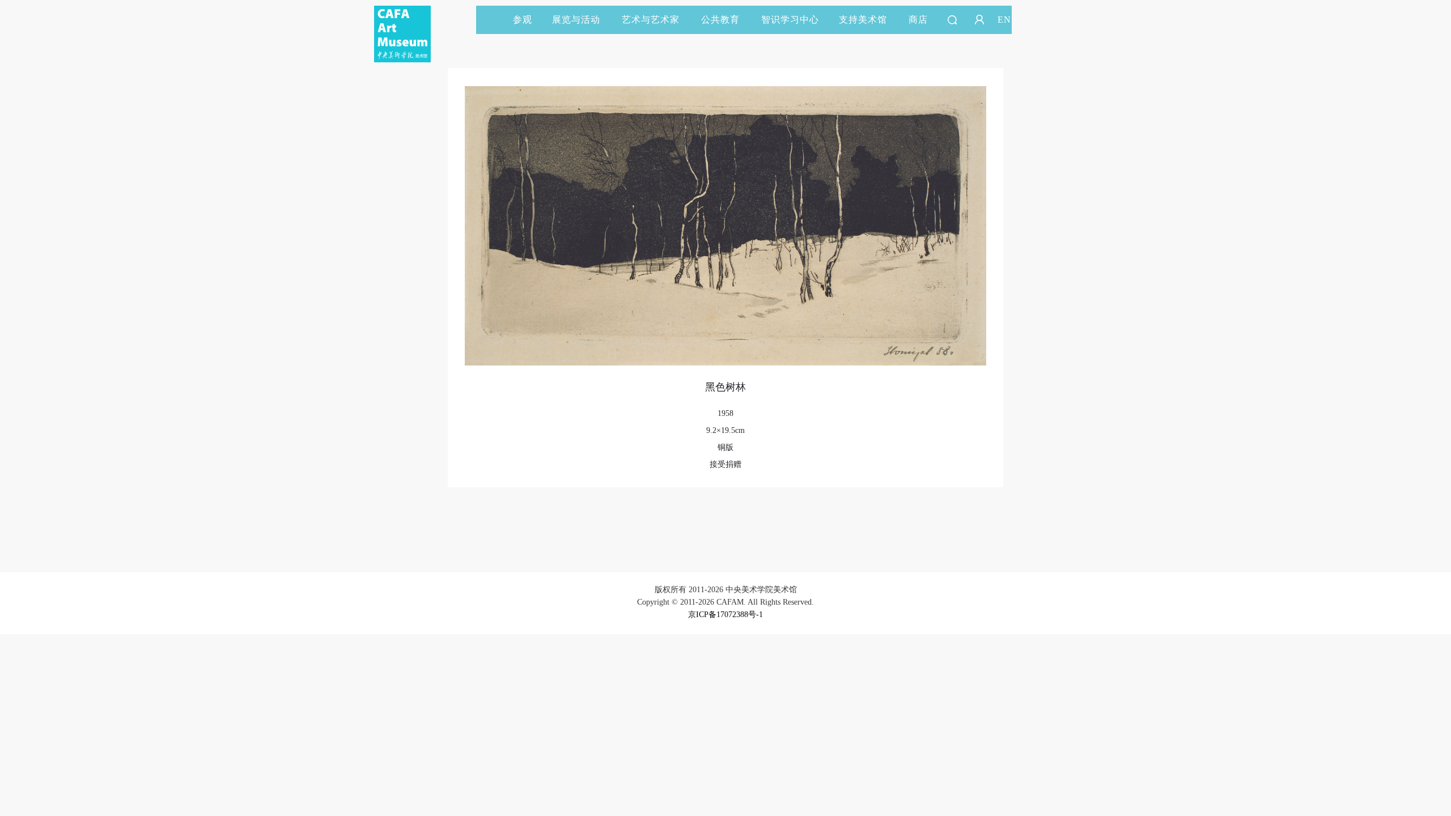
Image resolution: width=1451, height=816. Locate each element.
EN (1004, 19)
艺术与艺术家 (651, 19)
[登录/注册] (979, 20)
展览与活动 (576, 19)
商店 (918, 19)
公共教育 (720, 19)
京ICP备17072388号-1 (725, 614)
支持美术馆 (863, 19)
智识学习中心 (790, 19)
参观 (522, 19)
